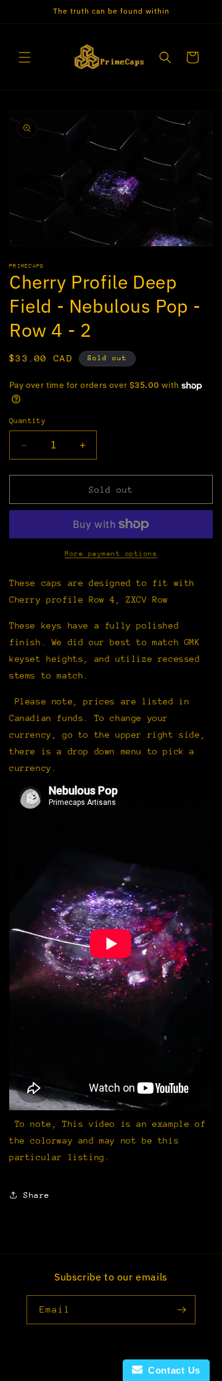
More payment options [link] (111, 554)
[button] (24, 57)
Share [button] (36, 1195)
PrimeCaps (90, 1370)
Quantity (27, 420)
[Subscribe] (181, 1309)
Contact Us (171, 1370)
